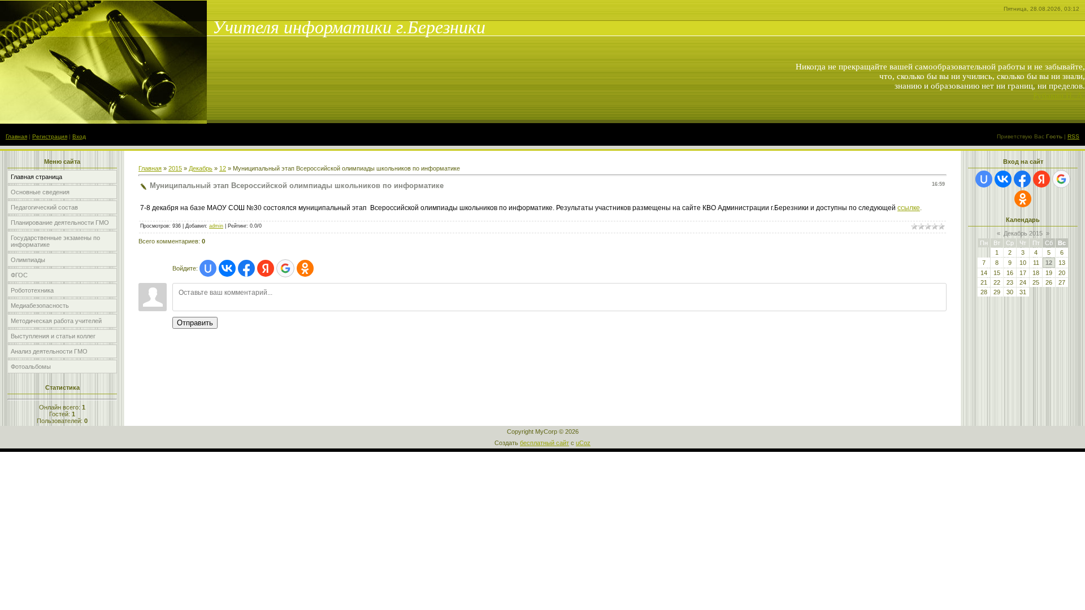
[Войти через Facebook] (246, 268)
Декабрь (200, 168)
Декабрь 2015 (1023, 233)
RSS (1073, 136)
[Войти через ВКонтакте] (227, 268)
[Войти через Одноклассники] (305, 268)
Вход (79, 136)
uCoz (583, 442)
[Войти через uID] (207, 268)
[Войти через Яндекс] (265, 268)
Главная (16, 136)
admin (216, 226)
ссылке (908, 208)
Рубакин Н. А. (1059, 95)
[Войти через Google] (285, 268)
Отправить (195, 323)
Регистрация (49, 136)
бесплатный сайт (544, 442)
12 (222, 168)
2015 (175, 168)
